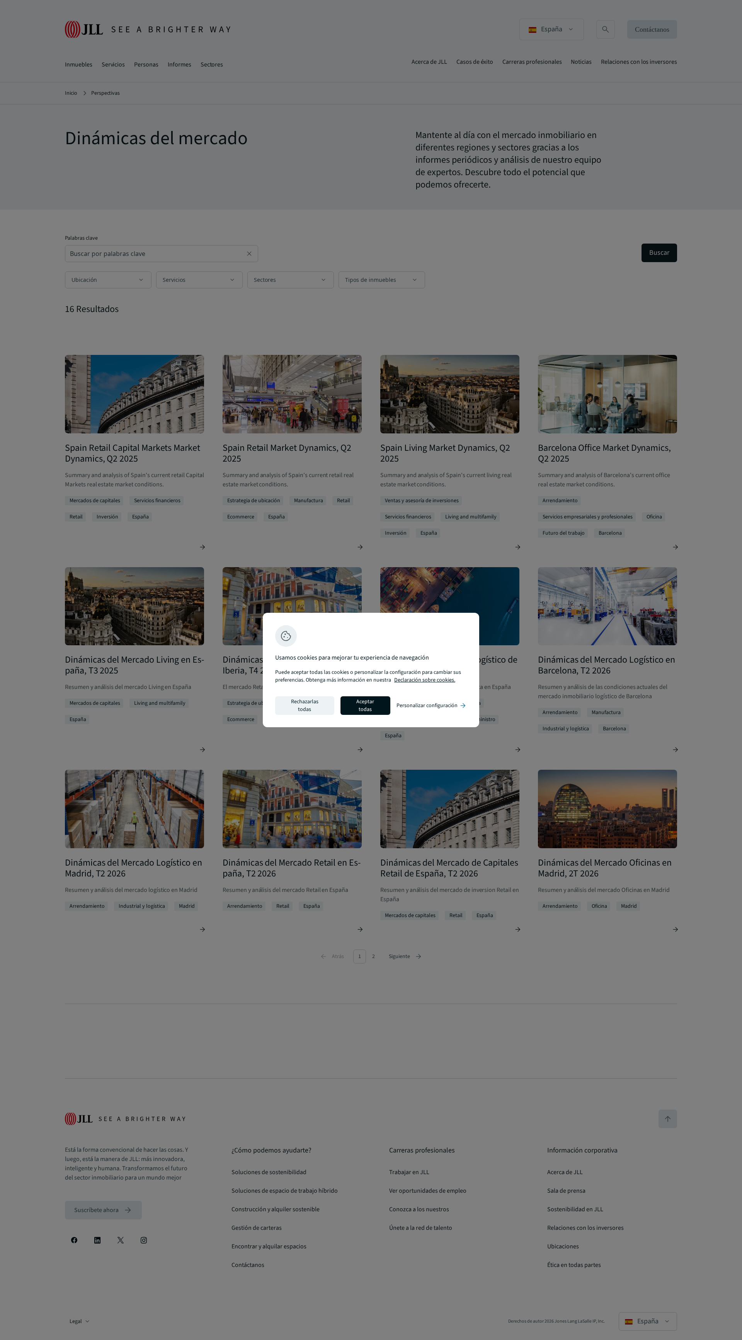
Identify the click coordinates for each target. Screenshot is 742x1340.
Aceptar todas (365, 705)
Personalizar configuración (432, 705)
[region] (371, 670)
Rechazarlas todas (304, 705)
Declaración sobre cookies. (424, 680)
